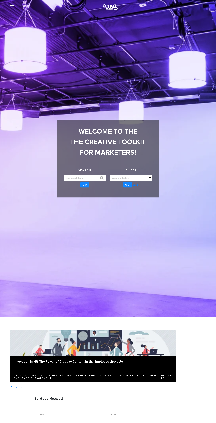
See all (136, 185)
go (84, 185)
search (85, 170)
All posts (16, 387)
